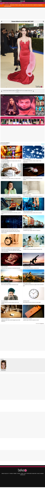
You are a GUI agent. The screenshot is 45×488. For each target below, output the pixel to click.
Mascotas (34, 473)
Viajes (38, 473)
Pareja (11, 473)
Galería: (22, 117)
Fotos (7, 2)
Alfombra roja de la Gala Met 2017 (15, 2)
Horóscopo (22, 474)
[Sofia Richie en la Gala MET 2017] (22, 122)
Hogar (22, 473)
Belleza (6, 473)
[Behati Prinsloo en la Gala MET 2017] (10, 122)
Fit (9, 473)
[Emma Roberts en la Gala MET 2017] (40, 122)
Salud (25, 473)
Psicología (29, 473)
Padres (15, 473)
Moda (3, 473)
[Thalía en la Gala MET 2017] (34, 122)
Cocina (18, 473)
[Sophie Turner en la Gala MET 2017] (28, 122)
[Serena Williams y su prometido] (4, 122)
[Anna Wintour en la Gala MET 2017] (16, 122)
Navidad (42, 473)
